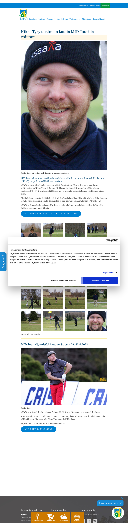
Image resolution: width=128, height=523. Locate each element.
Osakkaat (41, 19)
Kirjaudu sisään (95, 6)
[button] (3, 261)
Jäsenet (49, 19)
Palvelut (65, 19)
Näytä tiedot (108, 272)
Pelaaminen (32, 19)
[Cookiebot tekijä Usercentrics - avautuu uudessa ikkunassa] (107, 241)
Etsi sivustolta (83, 6)
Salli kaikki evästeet (100, 280)
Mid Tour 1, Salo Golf (38, 429)
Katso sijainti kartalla (29, 521)
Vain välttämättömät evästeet (63, 280)
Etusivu (23, 19)
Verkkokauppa (75, 19)
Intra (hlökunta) (99, 19)
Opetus (57, 19)
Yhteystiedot (86, 19)
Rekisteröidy (105, 6)
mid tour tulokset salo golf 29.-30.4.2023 (51, 213)
